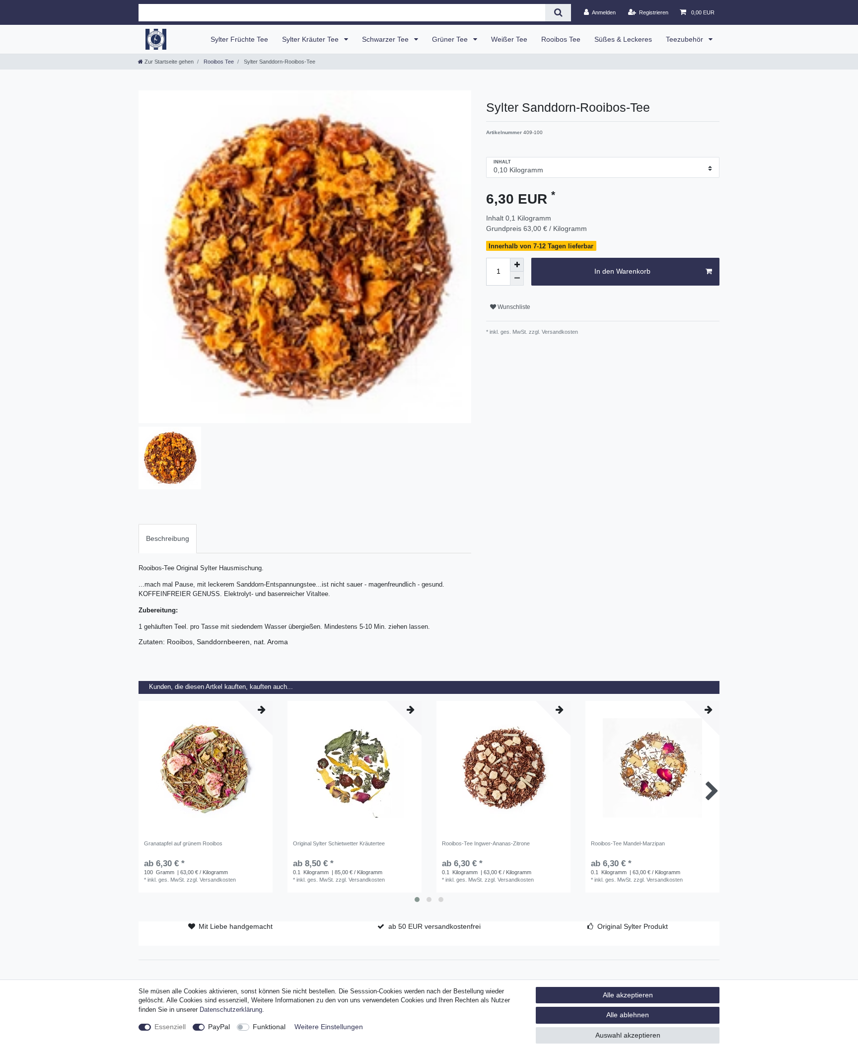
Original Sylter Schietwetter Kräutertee (339, 843)
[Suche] (558, 12)
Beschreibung (167, 538)
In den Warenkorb (622, 271)
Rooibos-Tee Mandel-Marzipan (628, 843)
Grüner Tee (451, 39)
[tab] (168, 538)
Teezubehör (685, 39)
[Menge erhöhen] (517, 265)
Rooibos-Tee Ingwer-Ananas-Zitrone (486, 843)
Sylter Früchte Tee (239, 39)
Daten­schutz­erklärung (231, 1009)
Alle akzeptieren (628, 995)
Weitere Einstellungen (328, 1027)
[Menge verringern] (517, 279)
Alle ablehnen (627, 1015)
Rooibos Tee (560, 39)
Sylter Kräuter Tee (311, 39)
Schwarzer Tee (386, 39)
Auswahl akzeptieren (627, 1035)
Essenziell (170, 1027)
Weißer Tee (509, 39)
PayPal (219, 1027)
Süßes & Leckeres (623, 39)
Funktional (269, 1027)
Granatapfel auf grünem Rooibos (183, 843)
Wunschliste (513, 306)
